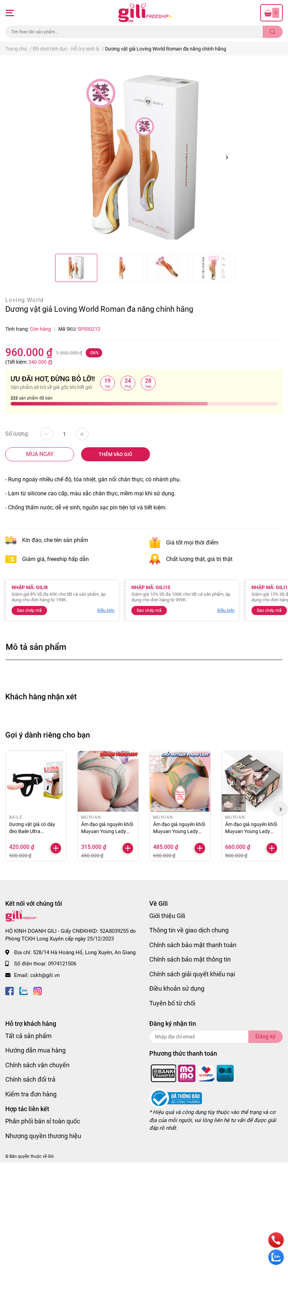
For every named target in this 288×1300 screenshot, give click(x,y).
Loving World (24, 300)
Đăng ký (265, 1036)
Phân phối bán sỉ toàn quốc (42, 1121)
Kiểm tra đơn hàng (31, 1094)
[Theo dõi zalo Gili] (23, 990)
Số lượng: (17, 433)
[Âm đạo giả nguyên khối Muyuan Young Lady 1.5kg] (252, 781)
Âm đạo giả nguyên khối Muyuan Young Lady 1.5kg (251, 831)
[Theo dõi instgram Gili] (37, 990)
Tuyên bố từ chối (172, 1003)
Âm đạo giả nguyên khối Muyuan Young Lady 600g (107, 831)
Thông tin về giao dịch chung (189, 930)
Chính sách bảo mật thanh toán (192, 945)
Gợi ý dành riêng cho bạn (47, 734)
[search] (273, 32)
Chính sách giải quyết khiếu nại (192, 974)
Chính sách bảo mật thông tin (190, 959)
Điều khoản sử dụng (176, 988)
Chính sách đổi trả (30, 1079)
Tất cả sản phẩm (28, 1036)
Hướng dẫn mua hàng (35, 1050)
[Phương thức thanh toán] (192, 1073)
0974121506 (62, 964)
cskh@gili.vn (45, 975)
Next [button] (227, 157)
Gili (51, 1156)
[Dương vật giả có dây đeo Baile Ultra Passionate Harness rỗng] (36, 781)
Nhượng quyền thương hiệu (43, 1136)
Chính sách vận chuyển (37, 1065)
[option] (144, 157)
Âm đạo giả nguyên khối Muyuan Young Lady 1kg (179, 831)
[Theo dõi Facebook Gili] (9, 990)
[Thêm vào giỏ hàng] (56, 848)
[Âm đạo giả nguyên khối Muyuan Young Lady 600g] (108, 781)
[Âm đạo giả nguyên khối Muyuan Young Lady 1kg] (180, 781)
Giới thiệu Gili (167, 915)
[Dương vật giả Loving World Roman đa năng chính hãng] (144, 157)
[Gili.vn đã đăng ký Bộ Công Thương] (175, 1098)
